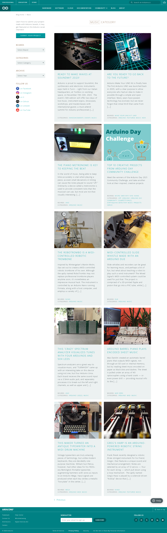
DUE (116, 299)
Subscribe (100, 520)
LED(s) (80, 395)
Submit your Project (30, 35)
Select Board (23, 50)
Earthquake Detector (117, 203)
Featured (131, 118)
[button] (164, 2)
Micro (117, 196)
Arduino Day (136, 198)
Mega (67, 490)
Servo (109, 205)
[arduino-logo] (5, 8)
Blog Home (20, 15)
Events (88, 118)
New (144, 118)
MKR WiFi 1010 (127, 196)
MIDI (129, 395)
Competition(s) (125, 200)
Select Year (22, 76)
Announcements (76, 118)
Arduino (122, 118)
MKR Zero (119, 393)
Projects (137, 203)
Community (112, 200)
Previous (61, 499)
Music (94, 118)
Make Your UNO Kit (123, 116)
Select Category (24, 63)
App (119, 198)
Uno (135, 116)
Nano (136, 196)
